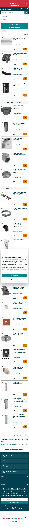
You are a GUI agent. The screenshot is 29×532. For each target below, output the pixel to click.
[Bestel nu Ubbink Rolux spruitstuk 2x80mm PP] (25, 149)
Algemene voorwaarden (15, 513)
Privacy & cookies (24, 513)
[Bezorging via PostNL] (4, 518)
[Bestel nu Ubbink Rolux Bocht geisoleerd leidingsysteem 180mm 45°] (25, 165)
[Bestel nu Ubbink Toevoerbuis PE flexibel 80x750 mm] (25, 78)
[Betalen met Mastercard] (19, 518)
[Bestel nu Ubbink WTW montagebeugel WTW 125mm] (25, 219)
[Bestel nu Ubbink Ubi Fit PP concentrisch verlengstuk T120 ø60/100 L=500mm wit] (25, 410)
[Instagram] (19, 508)
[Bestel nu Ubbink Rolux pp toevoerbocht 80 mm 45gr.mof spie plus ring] (25, 235)
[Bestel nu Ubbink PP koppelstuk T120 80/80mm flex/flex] (25, 312)
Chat (7, 466)
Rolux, (13, 444)
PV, (11, 444)
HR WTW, (3, 444)
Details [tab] (14, 253)
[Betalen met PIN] (22, 518)
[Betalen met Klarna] (13, 522)
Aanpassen (13, 279)
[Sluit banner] (26, 3)
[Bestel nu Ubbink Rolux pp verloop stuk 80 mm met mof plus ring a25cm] (25, 49)
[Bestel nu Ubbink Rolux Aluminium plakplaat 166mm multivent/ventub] (25, 345)
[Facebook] (13, 508)
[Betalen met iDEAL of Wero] (8, 518)
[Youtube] (15, 508)
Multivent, (7, 444)
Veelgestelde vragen (11, 456)
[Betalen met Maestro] (16, 518)
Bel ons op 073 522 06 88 (12, 471)
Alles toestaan (14, 275)
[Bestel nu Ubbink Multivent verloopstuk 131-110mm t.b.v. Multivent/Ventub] (25, 95)
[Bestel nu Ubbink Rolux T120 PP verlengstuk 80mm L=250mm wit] (25, 426)
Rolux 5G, (17, 444)
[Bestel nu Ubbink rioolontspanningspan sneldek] (25, 64)
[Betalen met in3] (16, 522)
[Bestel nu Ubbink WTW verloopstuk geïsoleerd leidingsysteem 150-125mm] (25, 117)
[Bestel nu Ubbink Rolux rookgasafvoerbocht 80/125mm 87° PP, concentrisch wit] (25, 378)
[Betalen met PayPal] (25, 518)
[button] (2, 37)
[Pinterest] (17, 508)
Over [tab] (24, 253)
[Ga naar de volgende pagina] (27, 435)
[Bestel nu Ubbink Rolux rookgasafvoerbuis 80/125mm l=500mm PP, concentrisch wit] (25, 394)
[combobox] (13, 12)
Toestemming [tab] (5, 253)
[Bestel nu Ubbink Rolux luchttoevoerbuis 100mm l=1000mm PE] (25, 134)
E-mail (7, 461)
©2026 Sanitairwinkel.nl (5, 513)
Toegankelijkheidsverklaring (14, 515)
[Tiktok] (22, 508)
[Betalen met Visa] (12, 518)
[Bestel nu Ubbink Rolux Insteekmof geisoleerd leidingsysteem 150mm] (25, 181)
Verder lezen (25, 439)
